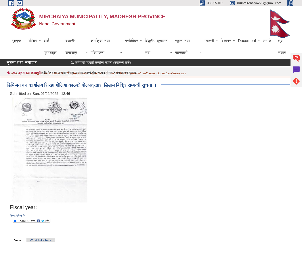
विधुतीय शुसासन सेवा (156, 46)
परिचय (32, 40)
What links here (41, 240)
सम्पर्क (267, 40)
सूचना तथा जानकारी (182, 46)
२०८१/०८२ (17, 215)
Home (11, 72)
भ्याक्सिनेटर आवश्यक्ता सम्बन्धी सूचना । (90, 76)
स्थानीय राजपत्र (71, 46)
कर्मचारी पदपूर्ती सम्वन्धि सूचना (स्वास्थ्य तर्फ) (100, 62)
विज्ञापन (226, 40)
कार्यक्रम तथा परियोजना (100, 46)
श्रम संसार (282, 46)
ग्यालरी (209, 40)
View (19, 240)
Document (247, 40)
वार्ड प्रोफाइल (50, 46)
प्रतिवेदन (131, 40)
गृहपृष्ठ (16, 40)
